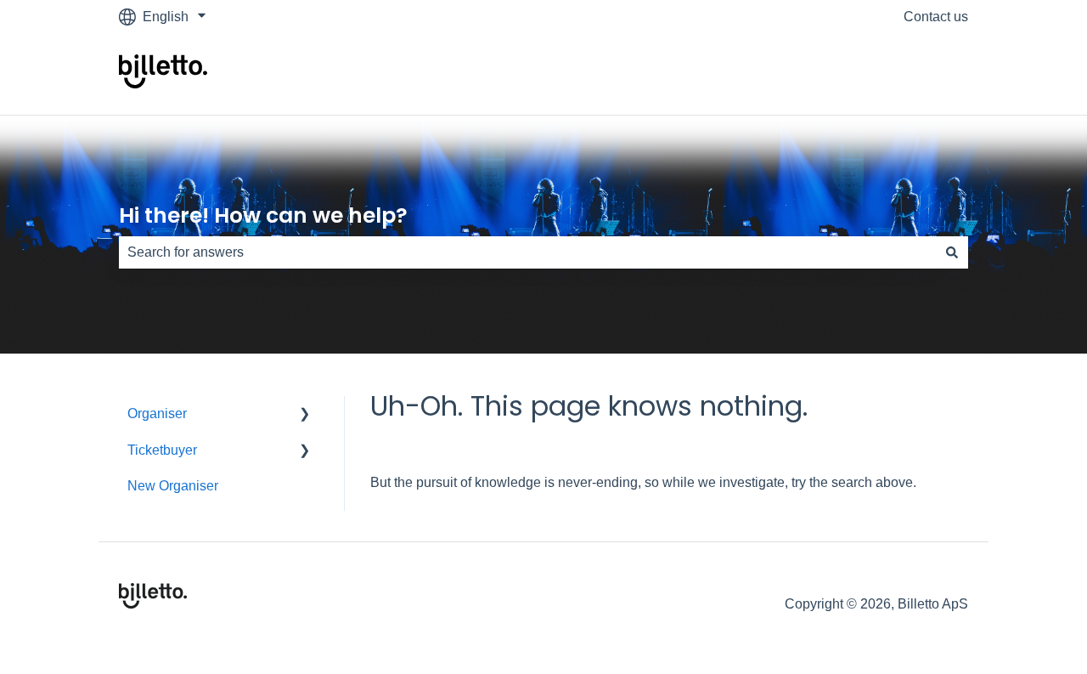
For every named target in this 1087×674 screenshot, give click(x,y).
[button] (304, 415)
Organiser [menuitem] (157, 413)
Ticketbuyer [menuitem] (162, 450)
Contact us (936, 16)
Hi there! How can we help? (263, 215)
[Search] (952, 252)
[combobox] (527, 252)
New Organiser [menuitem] (172, 486)
